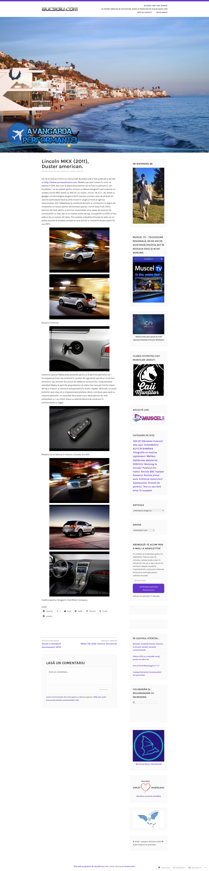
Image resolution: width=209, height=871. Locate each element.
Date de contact (144, 12)
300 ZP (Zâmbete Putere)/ (148, 441)
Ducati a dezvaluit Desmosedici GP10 (51, 644)
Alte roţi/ (138, 445)
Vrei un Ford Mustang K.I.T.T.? (146, 666)
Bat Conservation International (148, 764)
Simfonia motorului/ (151, 479)
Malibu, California (76, 171)
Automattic (129, 866)
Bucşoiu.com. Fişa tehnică (155, 6)
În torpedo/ (145, 490)
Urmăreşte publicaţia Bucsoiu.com (148, 588)
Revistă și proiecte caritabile (148, 796)
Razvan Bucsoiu (54, 171)
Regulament (161, 12)
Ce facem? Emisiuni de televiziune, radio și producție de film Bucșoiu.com (134, 9)
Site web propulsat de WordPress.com (91, 866)
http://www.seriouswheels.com (60, 182)
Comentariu (103, 689)
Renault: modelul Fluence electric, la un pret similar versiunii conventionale (148, 647)
